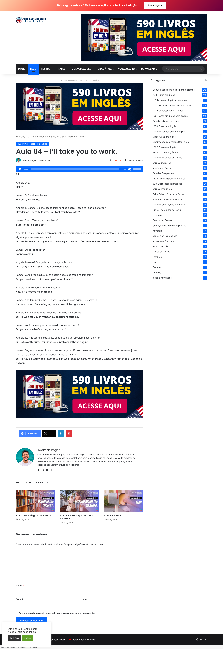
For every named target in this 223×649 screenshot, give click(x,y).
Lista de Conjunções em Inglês (169, 204)
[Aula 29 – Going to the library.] (35, 501)
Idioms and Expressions (165, 236)
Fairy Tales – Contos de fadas (168, 194)
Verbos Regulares (162, 163)
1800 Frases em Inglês (164, 126)
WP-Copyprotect (30, 647)
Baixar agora (155, 5)
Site (84, 599)
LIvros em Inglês (161, 251)
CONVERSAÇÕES (81, 68)
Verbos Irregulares (162, 189)
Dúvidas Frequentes (163, 173)
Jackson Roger (29, 160)
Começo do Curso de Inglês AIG (169, 225)
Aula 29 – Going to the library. (34, 515)
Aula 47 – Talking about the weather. (76, 517)
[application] (79, 169)
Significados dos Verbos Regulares (171, 142)
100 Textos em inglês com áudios (170, 116)
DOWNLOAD (148, 68)
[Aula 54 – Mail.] (123, 501)
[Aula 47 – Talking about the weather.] (79, 501)
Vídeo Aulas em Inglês (164, 136)
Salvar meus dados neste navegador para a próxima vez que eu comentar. (57, 613)
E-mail (20, 599)
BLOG (33, 68)
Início (21, 136)
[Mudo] (130, 169)
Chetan (19, 647)
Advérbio (157, 230)
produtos (157, 215)
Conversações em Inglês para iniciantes (174, 89)
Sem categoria (160, 246)
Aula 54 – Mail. (112, 515)
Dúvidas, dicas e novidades (167, 121)
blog (155, 262)
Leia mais (14, 638)
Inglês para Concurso (164, 241)
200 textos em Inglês (164, 95)
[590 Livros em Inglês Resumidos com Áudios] (79, 106)
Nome (20, 585)
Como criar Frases (162, 220)
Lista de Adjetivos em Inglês (167, 157)
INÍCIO (21, 68)
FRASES (61, 68)
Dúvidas (157, 272)
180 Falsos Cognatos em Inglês (169, 178)
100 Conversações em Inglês (40, 136)
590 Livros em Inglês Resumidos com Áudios (80, 80)
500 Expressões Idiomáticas (167, 183)
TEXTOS (45, 68)
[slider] (137, 169)
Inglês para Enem (162, 168)
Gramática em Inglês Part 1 (167, 152)
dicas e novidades (162, 277)
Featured (157, 257)
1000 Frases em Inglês (164, 147)
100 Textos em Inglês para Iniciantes (172, 105)
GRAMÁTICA (105, 68)
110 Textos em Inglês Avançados (170, 100)
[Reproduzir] (20, 169)
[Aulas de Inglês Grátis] (31, 20)
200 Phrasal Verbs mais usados (169, 199)
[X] (43, 470)
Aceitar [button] (27, 638)
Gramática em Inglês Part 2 (167, 210)
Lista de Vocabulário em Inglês (169, 131)
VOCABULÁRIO (126, 68)
